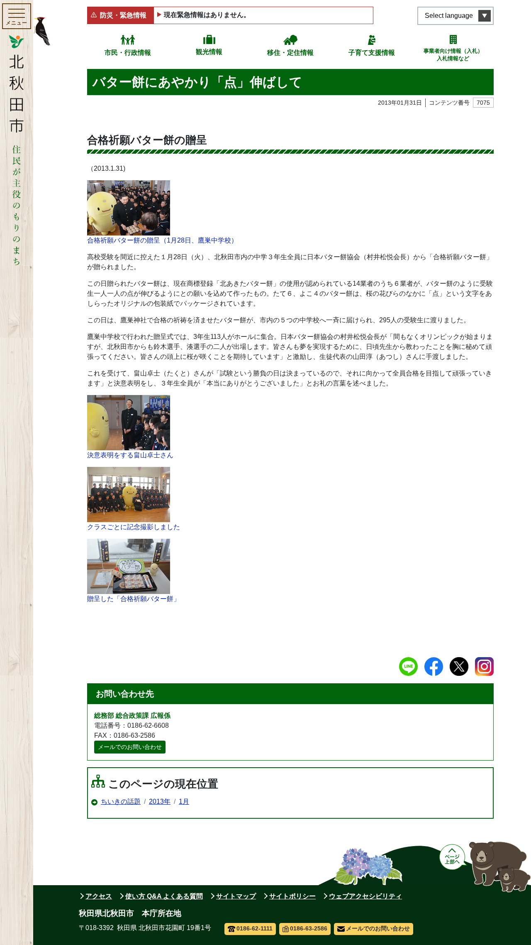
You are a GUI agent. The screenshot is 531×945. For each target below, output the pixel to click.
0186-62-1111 (254, 928)
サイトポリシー (292, 896)
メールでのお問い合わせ (130, 747)
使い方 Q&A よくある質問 (164, 896)
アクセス (98, 896)
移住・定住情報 (290, 52)
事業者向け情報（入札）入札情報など (453, 54)
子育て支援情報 (371, 52)
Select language (449, 15)
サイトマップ (236, 896)
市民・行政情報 (128, 52)
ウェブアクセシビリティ (365, 896)
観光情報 (209, 51)
